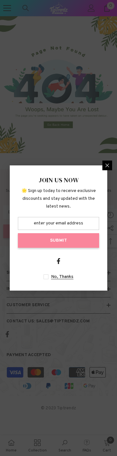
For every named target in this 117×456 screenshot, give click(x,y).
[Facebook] (58, 261)
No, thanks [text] (62, 277)
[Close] (107, 165)
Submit (58, 240)
